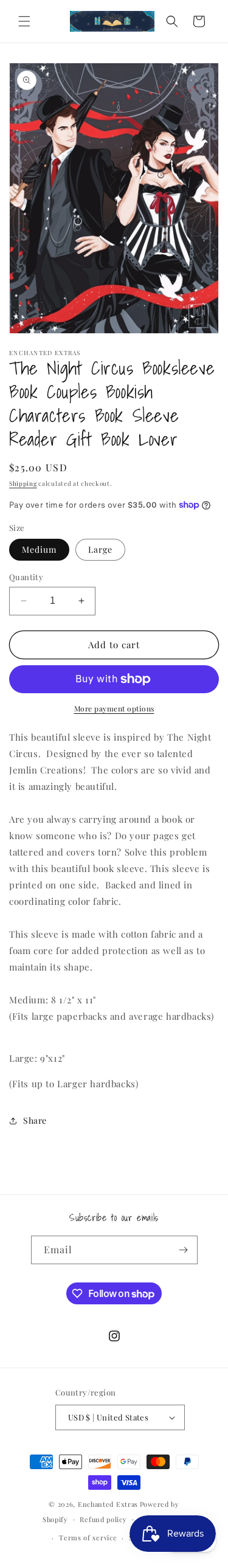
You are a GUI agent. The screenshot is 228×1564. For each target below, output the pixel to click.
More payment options (114, 708)
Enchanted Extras (108, 1504)
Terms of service (88, 1537)
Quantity (26, 577)
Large (100, 549)
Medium (39, 549)
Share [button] (35, 1120)
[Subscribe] (183, 1250)
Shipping (23, 483)
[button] (24, 21)
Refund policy (103, 1519)
